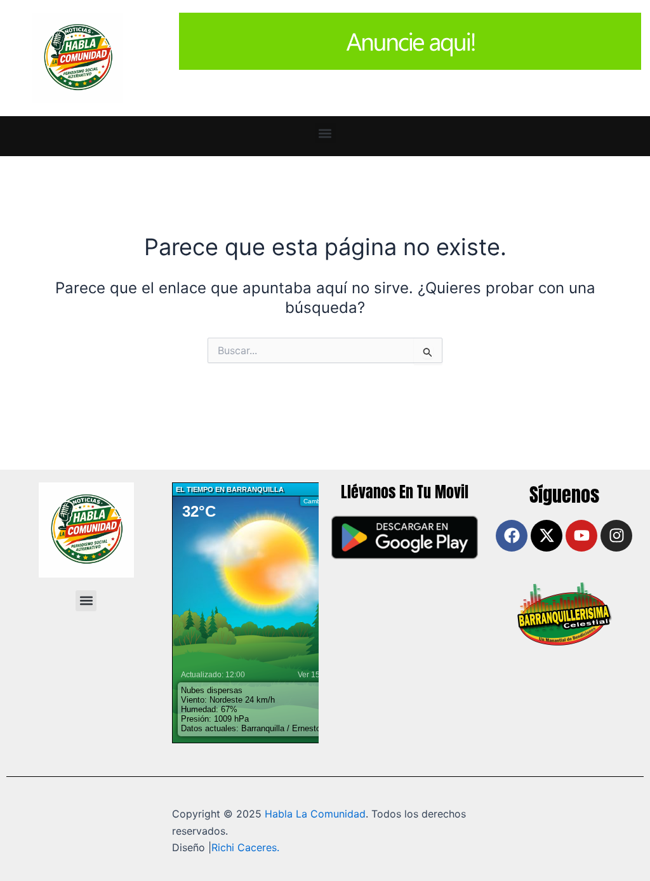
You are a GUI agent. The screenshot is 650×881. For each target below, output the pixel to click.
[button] (325, 133)
